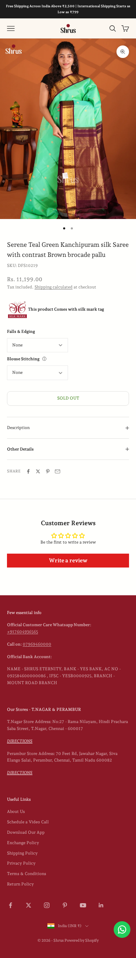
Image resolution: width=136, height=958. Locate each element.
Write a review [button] (68, 560)
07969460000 (37, 644)
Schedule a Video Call (28, 822)
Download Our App (26, 832)
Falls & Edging (21, 331)
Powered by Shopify (82, 940)
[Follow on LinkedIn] (101, 905)
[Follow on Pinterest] (64, 905)
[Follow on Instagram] (46, 905)
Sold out (68, 398)
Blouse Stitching (23, 358)
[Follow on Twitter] (28, 905)
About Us (16, 811)
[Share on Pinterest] (48, 471)
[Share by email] (57, 471)
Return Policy (20, 884)
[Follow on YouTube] (83, 905)
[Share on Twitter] (38, 471)
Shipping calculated (54, 287)
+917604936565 (22, 631)
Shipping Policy (22, 853)
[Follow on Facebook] (10, 905)
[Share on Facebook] (28, 471)
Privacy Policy (21, 863)
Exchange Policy (23, 842)
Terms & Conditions (26, 873)
